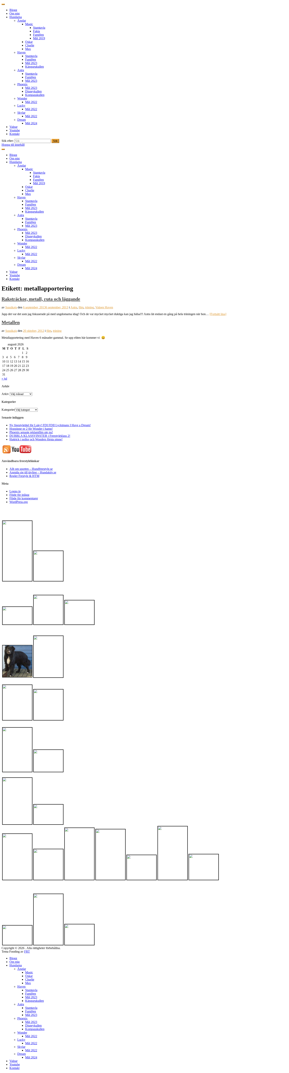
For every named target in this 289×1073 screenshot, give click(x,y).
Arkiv (5, 394)
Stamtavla (39, 27)
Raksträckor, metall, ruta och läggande (41, 299)
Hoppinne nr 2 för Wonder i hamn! (31, 428)
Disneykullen (33, 91)
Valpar (13, 126)
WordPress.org (18, 502)
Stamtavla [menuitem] (31, 990)
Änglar (21, 20)
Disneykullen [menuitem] (33, 1025)
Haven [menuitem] (21, 986)
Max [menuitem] (28, 983)
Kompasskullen (34, 95)
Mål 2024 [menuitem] (31, 1057)
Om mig (14, 13)
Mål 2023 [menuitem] (31, 997)
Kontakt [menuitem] (14, 1068)
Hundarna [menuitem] (15, 965)
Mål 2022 (31, 102)
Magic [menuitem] (29, 972)
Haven (21, 52)
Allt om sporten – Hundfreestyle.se (31, 469)
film (81, 307)
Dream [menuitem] (21, 1053)
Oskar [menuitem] (29, 976)
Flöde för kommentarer (23, 498)
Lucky (21, 105)
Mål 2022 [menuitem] (31, 1036)
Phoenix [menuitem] (22, 1018)
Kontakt (14, 134)
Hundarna (15, 17)
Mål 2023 (31, 63)
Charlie (29, 45)
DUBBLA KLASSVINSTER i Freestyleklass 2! (39, 435)
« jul (4, 378)
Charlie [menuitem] (29, 979)
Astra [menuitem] (20, 1004)
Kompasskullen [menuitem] (34, 1029)
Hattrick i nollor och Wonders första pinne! (36, 439)
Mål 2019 (39, 38)
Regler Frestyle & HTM (24, 476)
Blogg (13, 10)
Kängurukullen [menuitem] (34, 1000)
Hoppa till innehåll (13, 144)
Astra (20, 70)
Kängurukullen (34, 66)
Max (28, 49)
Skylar (21, 112)
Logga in (15, 491)
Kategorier (8, 409)
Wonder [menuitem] (22, 1032)
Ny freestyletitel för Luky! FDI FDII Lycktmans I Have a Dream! (50, 425)
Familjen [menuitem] (30, 993)
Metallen (11, 322)
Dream (21, 119)
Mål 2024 (31, 123)
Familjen (38, 34)
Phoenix (22, 84)
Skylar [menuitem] (21, 1046)
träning (89, 307)
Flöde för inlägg (19, 494)
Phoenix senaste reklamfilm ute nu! (31, 432)
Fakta (36, 31)
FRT (27, 951)
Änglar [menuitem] (21, 969)
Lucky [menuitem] (21, 1039)
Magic (29, 24)
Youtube (14, 130)
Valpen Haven (104, 307)
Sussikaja (11, 307)
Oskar (29, 41)
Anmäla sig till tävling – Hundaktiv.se (32, 472)
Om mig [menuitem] (14, 961)
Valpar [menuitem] (13, 1061)
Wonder (22, 98)
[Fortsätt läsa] (218, 314)
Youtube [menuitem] (14, 1064)
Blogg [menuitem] (13, 958)
